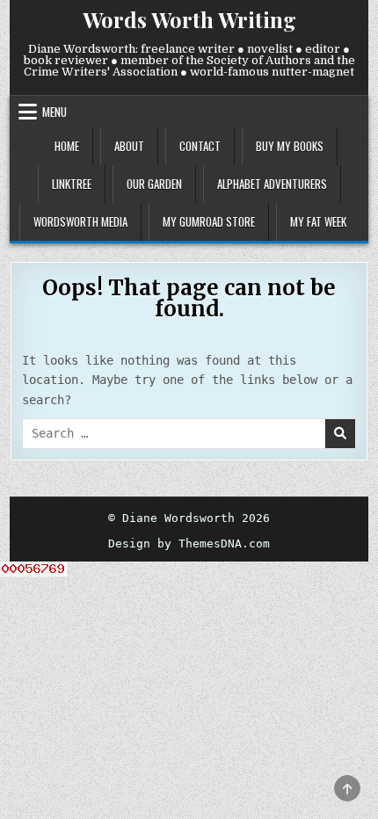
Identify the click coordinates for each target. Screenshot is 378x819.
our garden (154, 183)
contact (200, 146)
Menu (54, 111)
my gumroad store (209, 221)
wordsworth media (80, 221)
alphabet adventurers (272, 183)
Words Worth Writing (189, 19)
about (129, 146)
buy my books (289, 146)
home (67, 146)
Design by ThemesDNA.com (189, 543)
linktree (71, 183)
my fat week (318, 221)
